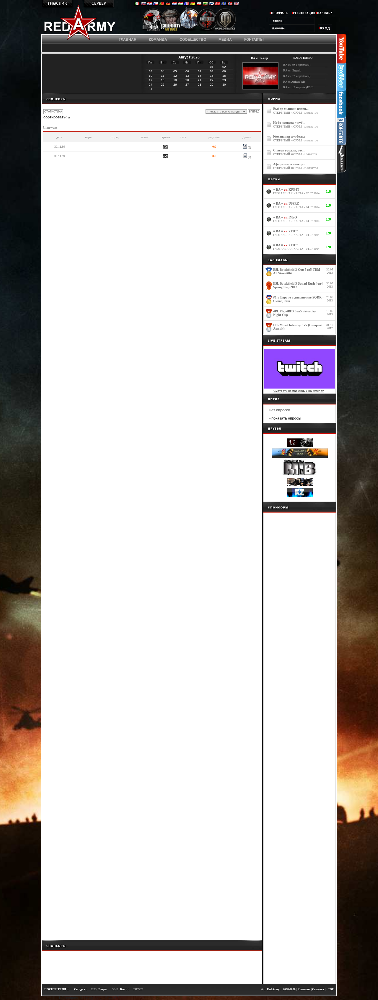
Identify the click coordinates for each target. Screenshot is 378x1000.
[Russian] (211, 4)
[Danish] (217, 4)
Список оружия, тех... (289, 150)
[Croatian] (149, 4)
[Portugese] (161, 4)
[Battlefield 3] (207, 30)
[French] (186, 4)
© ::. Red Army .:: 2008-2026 (278, 989)
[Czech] (155, 4)
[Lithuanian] (205, 4)
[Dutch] (174, 4)
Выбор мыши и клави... (291, 108)
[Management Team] (153, 30)
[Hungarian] (180, 4)
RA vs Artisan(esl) (294, 81)
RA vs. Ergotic (292, 70)
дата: (59, 137)
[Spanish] (192, 4)
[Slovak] (143, 4)
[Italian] (137, 4)
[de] (168, 4)
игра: (88, 137)
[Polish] (199, 4)
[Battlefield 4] (189, 31)
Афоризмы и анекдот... (290, 164)
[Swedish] (224, 4)
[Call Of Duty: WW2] (171, 30)
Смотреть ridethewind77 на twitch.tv (298, 390)
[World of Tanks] (225, 30)
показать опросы (286, 418)
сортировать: (55, 117)
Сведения (318, 989)
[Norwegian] (230, 4)
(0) (249, 147)
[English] (236, 4)
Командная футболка (289, 136)
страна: (166, 137)
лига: (183, 137)
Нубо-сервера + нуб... (289, 122)
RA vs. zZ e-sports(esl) (296, 64)
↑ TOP (330, 989)
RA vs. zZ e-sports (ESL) (298, 87)
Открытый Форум (287, 112)
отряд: (115, 137)
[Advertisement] (152, 98)
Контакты (304, 989)
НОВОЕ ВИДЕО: (303, 57)
